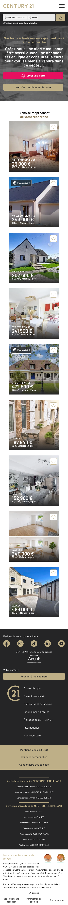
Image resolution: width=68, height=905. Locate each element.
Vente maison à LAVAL (34, 811)
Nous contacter (33, 735)
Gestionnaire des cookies (34, 764)
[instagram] (20, 643)
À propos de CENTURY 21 (38, 719)
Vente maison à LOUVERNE (34, 839)
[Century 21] (18, 6)
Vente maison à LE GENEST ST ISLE (34, 845)
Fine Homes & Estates (36, 711)
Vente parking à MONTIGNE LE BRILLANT (34, 798)
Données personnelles (34, 756)
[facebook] (6, 643)
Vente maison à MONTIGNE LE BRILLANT (34, 786)
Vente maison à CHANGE (34, 817)
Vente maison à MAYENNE (34, 828)
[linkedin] (47, 643)
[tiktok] (34, 643)
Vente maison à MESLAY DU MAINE (34, 834)
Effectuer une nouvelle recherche (20, 22)
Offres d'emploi (32, 688)
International (31, 727)
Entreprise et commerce (38, 703)
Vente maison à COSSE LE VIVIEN (34, 822)
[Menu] (62, 6)
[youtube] (61, 643)
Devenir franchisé (34, 696)
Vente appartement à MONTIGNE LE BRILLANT (34, 792)
